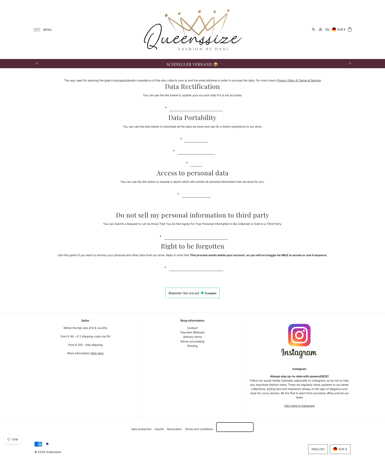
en (327, 29)
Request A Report (196, 192)
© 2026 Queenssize (47, 452)
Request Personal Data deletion (196, 266)
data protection (141, 429)
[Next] (350, 64)
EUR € (341, 29)
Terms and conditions (199, 429)
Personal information (196, 149)
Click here (96, 353)
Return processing (192, 341)
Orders (196, 161)
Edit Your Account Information (196, 106)
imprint (159, 429)
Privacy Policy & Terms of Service (299, 80)
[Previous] (37, 64)
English (318, 449)
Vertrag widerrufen (234, 427)
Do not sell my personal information (196, 235)
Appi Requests (196, 137)
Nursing (192, 345)
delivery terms (192, 336)
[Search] (314, 29)
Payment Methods (192, 332)
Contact (192, 328)
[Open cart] (350, 29)
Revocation (174, 429)
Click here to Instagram (299, 405)
